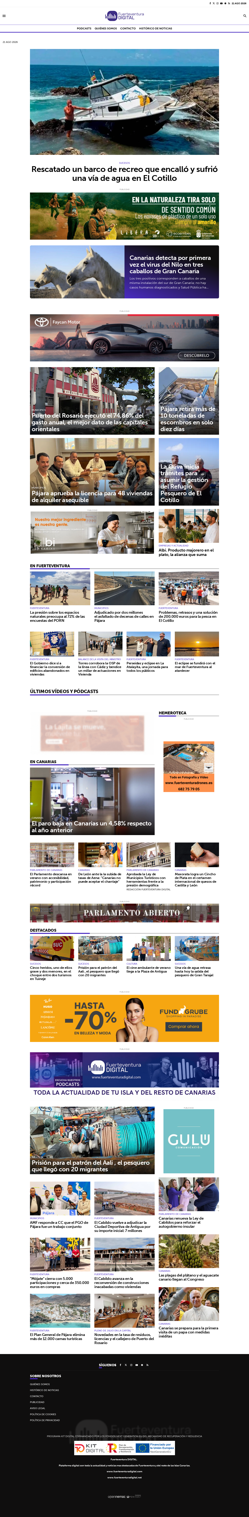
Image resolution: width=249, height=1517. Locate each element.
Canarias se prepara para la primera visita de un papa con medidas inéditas (188, 1332)
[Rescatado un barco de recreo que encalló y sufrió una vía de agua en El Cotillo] (124, 102)
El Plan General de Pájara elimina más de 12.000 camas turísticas (57, 1336)
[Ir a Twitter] (214, 3)
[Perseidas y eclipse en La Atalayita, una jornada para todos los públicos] (149, 644)
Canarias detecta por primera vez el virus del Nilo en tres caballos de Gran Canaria (170, 264)
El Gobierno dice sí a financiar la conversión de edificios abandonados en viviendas (50, 668)
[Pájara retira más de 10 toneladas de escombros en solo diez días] (189, 401)
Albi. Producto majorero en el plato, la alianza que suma (186, 552)
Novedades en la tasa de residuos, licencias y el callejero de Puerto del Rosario (124, 1338)
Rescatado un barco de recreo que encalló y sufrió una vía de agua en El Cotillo (124, 173)
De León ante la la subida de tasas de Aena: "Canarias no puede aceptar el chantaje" (99, 877)
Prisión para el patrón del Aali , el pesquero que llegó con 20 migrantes (98, 971)
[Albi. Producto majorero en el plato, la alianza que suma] (189, 526)
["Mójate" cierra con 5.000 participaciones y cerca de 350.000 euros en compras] (60, 1254)
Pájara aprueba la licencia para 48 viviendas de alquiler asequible (92, 496)
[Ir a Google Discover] (225, 3)
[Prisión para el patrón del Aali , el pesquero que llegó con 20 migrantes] (100, 948)
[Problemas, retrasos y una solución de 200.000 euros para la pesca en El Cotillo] (189, 588)
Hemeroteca (172, 712)
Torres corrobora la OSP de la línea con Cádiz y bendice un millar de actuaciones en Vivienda (99, 668)
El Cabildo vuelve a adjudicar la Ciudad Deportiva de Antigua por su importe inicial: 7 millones (122, 1226)
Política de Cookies (43, 1414)
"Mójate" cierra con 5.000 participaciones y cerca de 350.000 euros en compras (59, 1282)
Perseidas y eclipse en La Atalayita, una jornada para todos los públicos (147, 666)
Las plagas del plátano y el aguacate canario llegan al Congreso (189, 1277)
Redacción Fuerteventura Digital (149, 889)
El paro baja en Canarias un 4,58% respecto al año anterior (92, 826)
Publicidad (37, 1402)
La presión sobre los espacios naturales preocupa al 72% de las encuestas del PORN (57, 616)
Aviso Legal (37, 1408)
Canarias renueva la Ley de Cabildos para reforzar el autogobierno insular (181, 1222)
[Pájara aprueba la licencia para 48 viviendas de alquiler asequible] (92, 472)
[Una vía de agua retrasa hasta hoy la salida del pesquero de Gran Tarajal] (197, 948)
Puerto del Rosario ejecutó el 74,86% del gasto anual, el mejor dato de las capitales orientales (90, 422)
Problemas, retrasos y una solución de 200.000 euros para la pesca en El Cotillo (188, 616)
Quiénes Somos (40, 1384)
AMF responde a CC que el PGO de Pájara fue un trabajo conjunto (59, 1224)
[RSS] (229, 3)
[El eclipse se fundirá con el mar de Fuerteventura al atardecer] (197, 644)
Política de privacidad (45, 1420)
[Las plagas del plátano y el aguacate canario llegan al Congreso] (189, 1251)
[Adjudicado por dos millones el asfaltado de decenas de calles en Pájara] (124, 588)
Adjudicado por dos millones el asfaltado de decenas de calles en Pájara (124, 616)
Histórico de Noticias (44, 1390)
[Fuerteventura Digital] (124, 15)
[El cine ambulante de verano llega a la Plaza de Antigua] (149, 948)
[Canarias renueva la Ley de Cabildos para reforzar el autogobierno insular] (189, 1194)
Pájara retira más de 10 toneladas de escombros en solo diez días (187, 418)
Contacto (36, 1396)
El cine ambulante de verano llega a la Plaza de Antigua (149, 969)
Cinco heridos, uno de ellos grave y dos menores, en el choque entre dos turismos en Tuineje (51, 973)
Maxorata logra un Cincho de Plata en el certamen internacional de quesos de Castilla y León (195, 879)
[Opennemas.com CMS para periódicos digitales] (124, 1497)
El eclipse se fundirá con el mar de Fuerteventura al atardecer (195, 666)
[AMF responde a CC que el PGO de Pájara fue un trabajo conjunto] (60, 1198)
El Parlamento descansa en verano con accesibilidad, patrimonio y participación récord (51, 879)
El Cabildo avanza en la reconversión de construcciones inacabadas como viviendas (121, 1282)
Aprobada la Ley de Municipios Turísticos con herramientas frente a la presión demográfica (146, 879)
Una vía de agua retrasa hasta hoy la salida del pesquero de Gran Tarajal (194, 971)
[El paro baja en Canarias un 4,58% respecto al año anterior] (92, 801)
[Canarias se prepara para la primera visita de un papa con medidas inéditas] (189, 1304)
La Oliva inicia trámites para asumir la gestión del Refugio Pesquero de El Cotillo (184, 483)
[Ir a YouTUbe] (221, 3)
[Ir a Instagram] (217, 3)
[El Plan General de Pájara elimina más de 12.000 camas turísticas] (60, 1311)
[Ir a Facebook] (210, 3)
